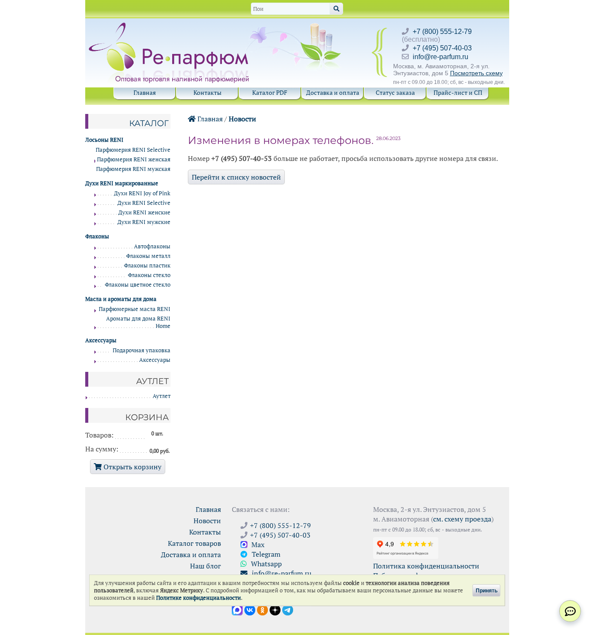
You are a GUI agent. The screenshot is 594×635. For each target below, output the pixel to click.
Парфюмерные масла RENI (134, 309)
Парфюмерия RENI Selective (133, 150)
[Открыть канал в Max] (237, 609)
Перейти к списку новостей (236, 177)
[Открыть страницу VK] (249, 609)
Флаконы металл (148, 256)
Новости (242, 119)
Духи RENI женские (144, 212)
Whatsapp (265, 563)
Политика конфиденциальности (426, 566)
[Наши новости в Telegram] (287, 609)
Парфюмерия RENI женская (133, 159)
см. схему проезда (462, 519)
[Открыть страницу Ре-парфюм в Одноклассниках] (262, 609)
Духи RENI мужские (143, 222)
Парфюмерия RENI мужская (133, 169)
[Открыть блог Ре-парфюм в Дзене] (275, 609)
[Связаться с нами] (570, 611)
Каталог (149, 123)
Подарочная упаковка (141, 350)
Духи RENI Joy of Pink (142, 193)
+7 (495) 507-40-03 (442, 48)
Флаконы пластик (147, 265)
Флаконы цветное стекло (137, 284)
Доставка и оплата (332, 92)
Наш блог (205, 566)
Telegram (265, 554)
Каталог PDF (269, 92)
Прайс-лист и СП (458, 92)
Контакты (207, 92)
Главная (144, 92)
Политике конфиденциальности (198, 598)
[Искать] (336, 9)
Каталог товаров (194, 543)
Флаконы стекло (149, 275)
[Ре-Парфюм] (170, 27)
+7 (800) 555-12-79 (442, 31)
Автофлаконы (152, 246)
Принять (486, 590)
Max (257, 544)
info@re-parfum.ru (440, 56)
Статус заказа (395, 92)
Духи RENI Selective (143, 203)
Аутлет (161, 396)
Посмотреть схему (476, 73)
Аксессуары (154, 360)
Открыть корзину (131, 466)
